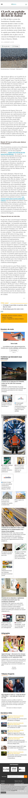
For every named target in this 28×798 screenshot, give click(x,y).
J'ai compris (3, 792)
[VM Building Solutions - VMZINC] (14, 770)
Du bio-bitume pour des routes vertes (13, 309)
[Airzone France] (22, 770)
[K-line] (6, 770)
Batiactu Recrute (18, 782)
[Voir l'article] (25, 417)
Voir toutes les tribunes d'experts (14, 708)
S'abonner (14, 669)
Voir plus (14, 668)
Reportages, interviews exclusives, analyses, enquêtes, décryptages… (13, 317)
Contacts (3, 782)
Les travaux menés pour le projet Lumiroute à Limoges (13, 198)
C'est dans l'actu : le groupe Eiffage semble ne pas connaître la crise (11, 416)
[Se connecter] (26, 4)
